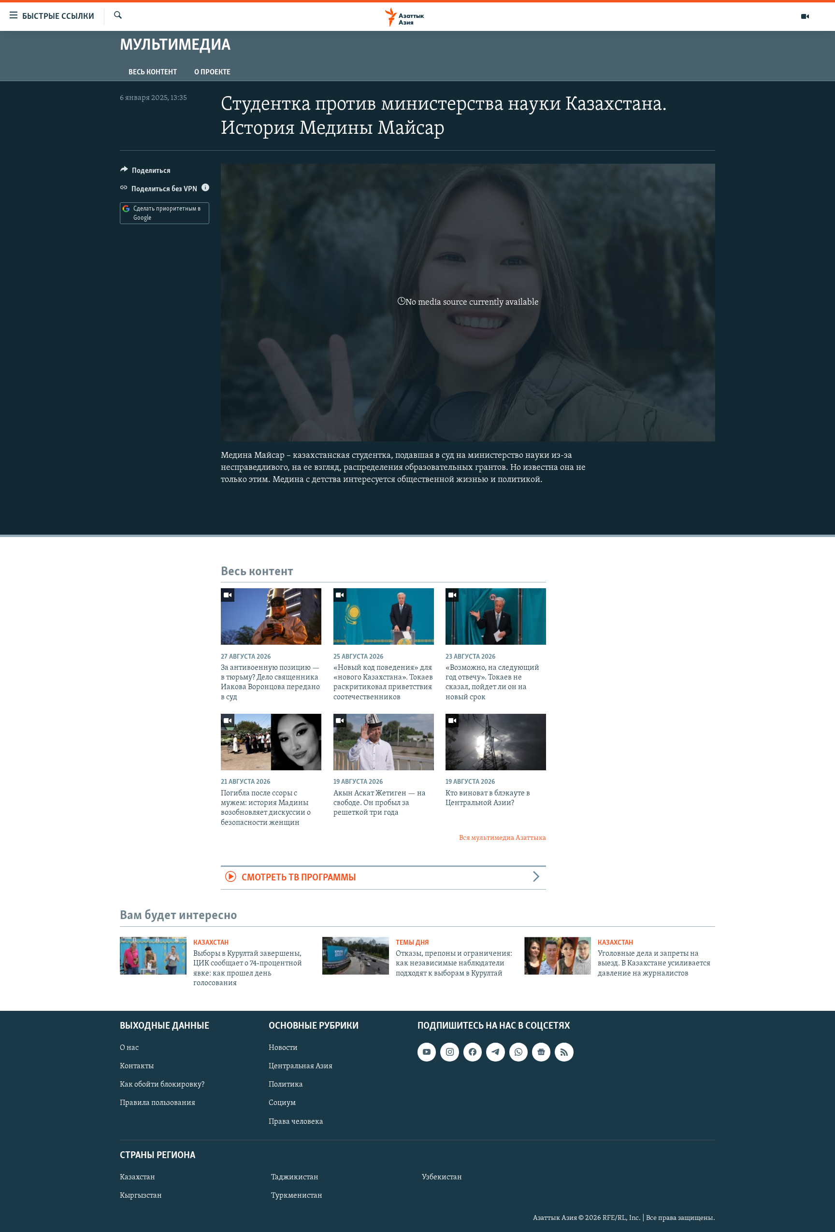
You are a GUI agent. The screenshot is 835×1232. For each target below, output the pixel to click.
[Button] (145, 173)
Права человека (296, 1121)
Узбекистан (442, 1177)
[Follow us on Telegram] (495, 1052)
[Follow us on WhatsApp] (518, 1052)
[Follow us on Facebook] (472, 1052)
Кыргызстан (141, 1196)
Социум (282, 1103)
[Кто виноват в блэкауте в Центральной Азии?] (496, 742)
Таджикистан (294, 1177)
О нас (129, 1048)
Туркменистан (296, 1196)
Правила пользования (157, 1103)
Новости (283, 1048)
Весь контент (153, 72)
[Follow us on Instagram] (449, 1052)
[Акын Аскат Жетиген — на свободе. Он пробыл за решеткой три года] (383, 742)
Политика (286, 1085)
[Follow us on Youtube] (427, 1052)
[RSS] (564, 1052)
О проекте (212, 72)
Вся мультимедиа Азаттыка (502, 838)
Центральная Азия (300, 1066)
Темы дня (412, 943)
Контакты (137, 1066)
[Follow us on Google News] (541, 1052)
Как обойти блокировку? (162, 1085)
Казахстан (211, 943)
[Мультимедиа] (805, 16)
